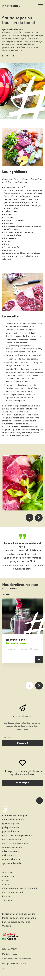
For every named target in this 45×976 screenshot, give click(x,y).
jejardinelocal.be (11, 831)
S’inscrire (7, 900)
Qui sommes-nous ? (12, 892)
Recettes (6, 896)
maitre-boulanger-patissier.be (17, 835)
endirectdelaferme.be (13, 819)
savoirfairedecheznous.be (15, 843)
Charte (5, 880)
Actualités (7, 872)
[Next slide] (39, 518)
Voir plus (6, 594)
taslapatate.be (9, 855)
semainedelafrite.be (12, 847)
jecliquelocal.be (10, 827)
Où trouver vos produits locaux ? (19, 888)
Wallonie (6, 926)
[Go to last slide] (29, 518)
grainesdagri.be (10, 823)
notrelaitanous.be (11, 839)
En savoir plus (22, 782)
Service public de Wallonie (16, 922)
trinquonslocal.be (11, 859)
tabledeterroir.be (11, 851)
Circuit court (9, 876)
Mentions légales (9, 953)
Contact (6, 884)
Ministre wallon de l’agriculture (18, 914)
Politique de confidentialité (14, 963)
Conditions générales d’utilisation (16, 958)
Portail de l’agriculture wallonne (19, 918)
